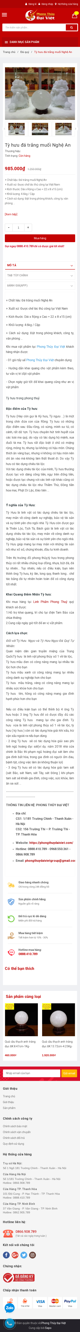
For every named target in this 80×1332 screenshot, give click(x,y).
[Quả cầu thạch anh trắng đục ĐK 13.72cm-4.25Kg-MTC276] (58, 1019)
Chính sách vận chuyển (17, 1132)
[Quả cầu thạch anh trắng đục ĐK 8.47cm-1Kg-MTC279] (21, 1019)
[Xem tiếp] (11, 214)
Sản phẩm (9, 1108)
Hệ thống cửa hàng (68, 4)
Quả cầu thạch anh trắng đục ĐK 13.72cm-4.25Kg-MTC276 (57, 1046)
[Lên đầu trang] (67, 662)
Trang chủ (9, 1096)
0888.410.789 (25, 246)
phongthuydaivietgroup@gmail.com (51, 861)
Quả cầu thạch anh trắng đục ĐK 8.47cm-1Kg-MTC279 (20, 1046)
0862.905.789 (21, 1212)
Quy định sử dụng (13, 1143)
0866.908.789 (21, 1182)
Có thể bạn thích (19, 968)
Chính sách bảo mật (15, 1126)
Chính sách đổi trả (14, 1137)
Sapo (48, 1327)
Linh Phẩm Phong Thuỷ (50, 602)
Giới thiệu (8, 1102)
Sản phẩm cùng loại (23, 996)
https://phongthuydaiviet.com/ (51, 843)
